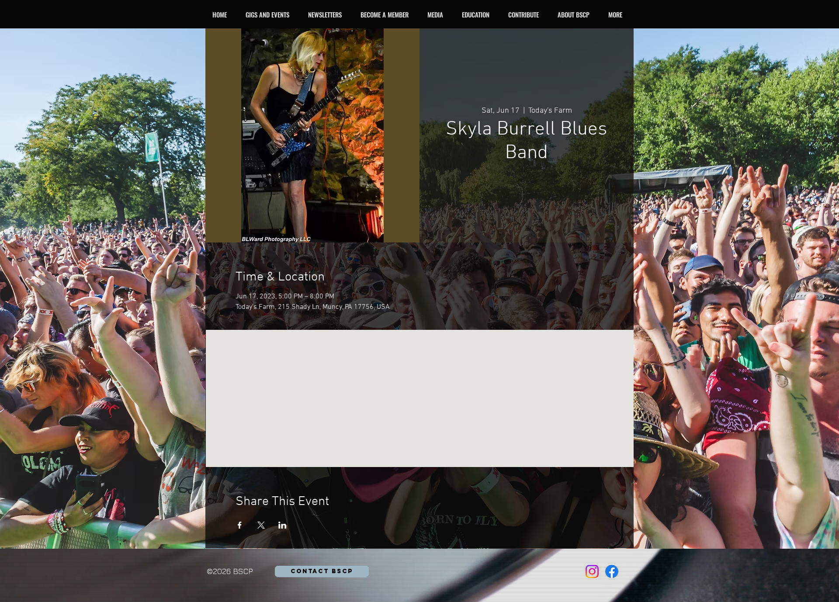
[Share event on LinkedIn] (282, 525)
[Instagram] (592, 571)
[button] (270, 14)
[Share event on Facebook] (240, 525)
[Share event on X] (261, 525)
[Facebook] (612, 571)
